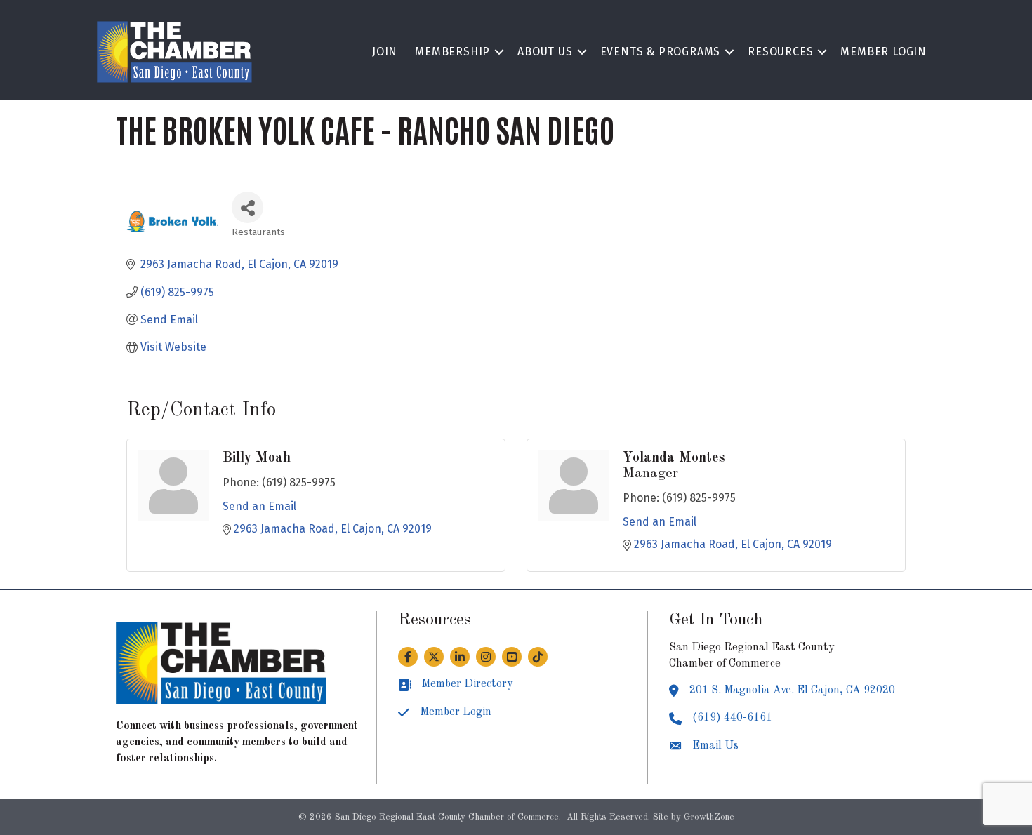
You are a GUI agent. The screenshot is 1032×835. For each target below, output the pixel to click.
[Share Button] (247, 207)
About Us (544, 51)
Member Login (883, 51)
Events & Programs (660, 51)
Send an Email (259, 506)
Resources (780, 51)
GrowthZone (709, 817)
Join (384, 51)
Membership (452, 51)
